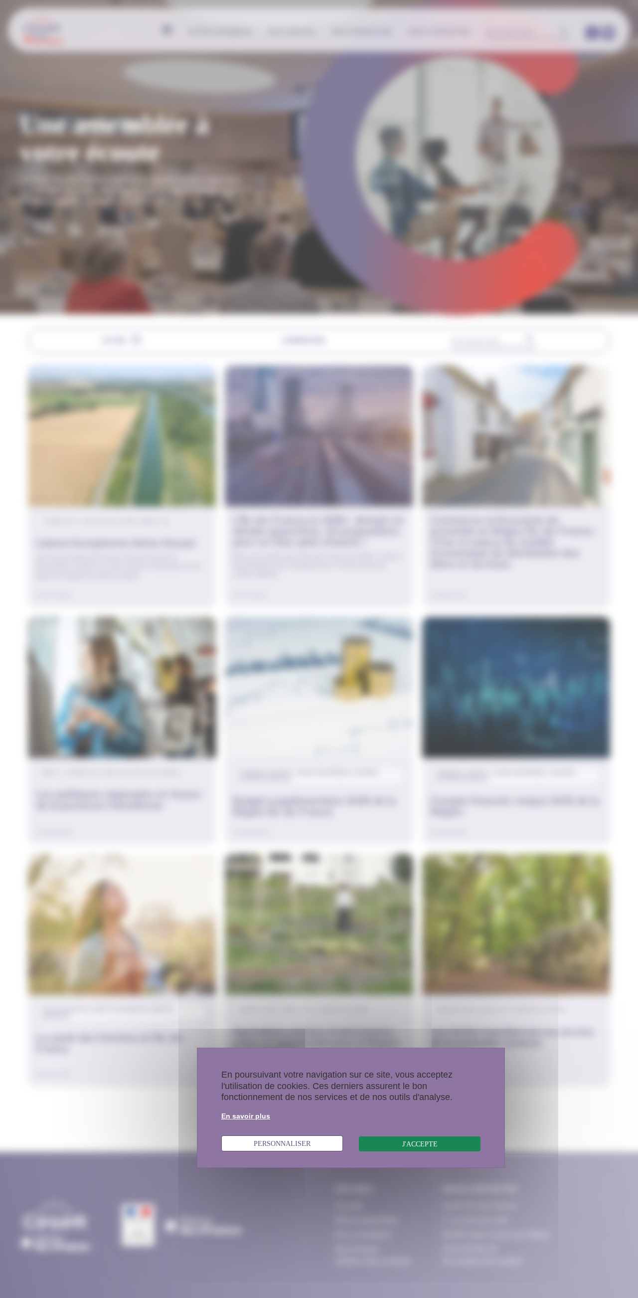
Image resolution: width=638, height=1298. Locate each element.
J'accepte (420, 1144)
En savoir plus (245, 1116)
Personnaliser (282, 1143)
